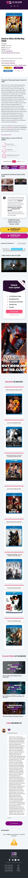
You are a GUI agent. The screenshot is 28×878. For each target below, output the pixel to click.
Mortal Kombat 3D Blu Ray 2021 (14, 522)
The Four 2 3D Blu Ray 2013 (14, 621)
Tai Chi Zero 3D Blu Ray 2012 (14, 422)
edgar (9, 729)
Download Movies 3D (17, 2)
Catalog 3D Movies (8, 870)
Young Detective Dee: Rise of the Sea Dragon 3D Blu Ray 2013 (14, 456)
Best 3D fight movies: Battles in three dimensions (12, 676)
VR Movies (12, 63)
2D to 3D (18, 52)
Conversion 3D (9, 51)
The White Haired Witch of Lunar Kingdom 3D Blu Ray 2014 (14, 555)
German (12, 65)
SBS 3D (8, 52)
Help (18, 867)
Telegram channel (18, 249)
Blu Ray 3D (12, 52)
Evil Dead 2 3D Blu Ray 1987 (14, 588)
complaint (9, 817)
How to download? (9, 867)
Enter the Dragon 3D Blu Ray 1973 (14, 389)
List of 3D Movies (9, 868)
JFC (14, 60)
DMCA (18, 868)
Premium (20, 200)
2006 (5, 43)
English (8, 65)
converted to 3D (9, 127)
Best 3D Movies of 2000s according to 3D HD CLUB (13, 696)
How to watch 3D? (9, 865)
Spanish (16, 65)
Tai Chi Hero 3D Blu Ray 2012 (14, 489)
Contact (18, 870)
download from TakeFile (14, 207)
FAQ (18, 865)
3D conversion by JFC (6, 134)
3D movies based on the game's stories (13, 716)
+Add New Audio (22, 65)
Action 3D (7, 63)
